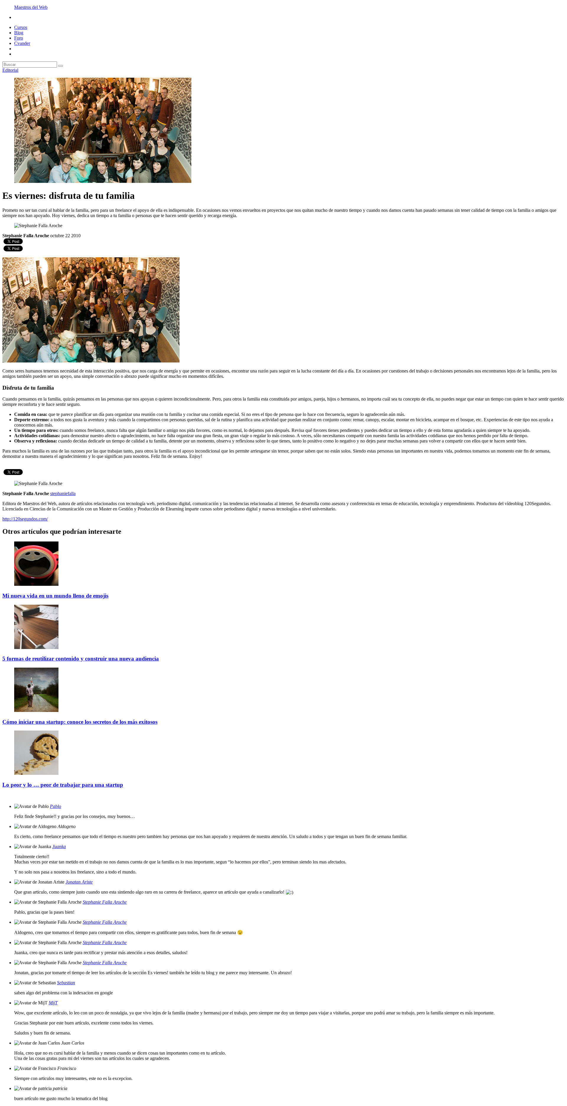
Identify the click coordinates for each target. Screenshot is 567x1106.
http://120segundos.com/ (25, 518)
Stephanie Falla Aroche (105, 902)
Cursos (20, 27)
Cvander (22, 43)
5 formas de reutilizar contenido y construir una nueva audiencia (80, 659)
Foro (18, 37)
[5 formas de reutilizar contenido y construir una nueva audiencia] (36, 647)
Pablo (55, 806)
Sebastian (66, 982)
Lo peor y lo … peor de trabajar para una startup (62, 785)
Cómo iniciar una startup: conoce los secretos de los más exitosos (79, 722)
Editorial (10, 70)
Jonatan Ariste (79, 881)
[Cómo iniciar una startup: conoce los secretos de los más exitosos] (36, 710)
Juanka (59, 846)
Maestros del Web (31, 7)
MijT (53, 1002)
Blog (18, 32)
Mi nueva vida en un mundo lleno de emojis (55, 596)
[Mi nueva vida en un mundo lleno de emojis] (36, 584)
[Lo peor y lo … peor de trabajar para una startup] (36, 773)
